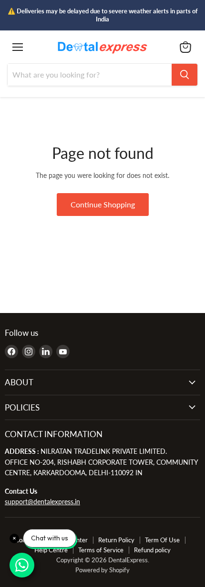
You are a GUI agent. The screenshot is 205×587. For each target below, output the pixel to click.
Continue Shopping (103, 204)
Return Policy (116, 540)
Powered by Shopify (102, 570)
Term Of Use (162, 540)
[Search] (184, 75)
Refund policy (152, 550)
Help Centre (51, 550)
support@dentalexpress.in (42, 502)
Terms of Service (100, 550)
